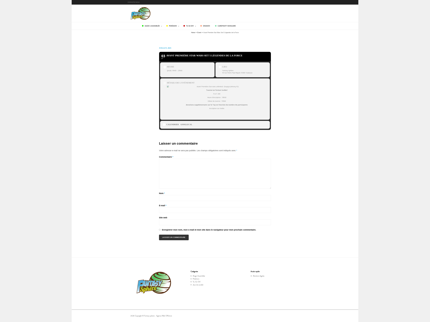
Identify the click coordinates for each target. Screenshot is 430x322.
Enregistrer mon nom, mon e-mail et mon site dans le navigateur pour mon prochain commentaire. (209, 230)
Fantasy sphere (149, 315)
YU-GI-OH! (190, 26)
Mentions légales (258, 276)
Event (199, 32)
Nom (162, 193)
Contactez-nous (134, 2)
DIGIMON (206, 26)
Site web (163, 217)
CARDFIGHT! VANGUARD (226, 26)
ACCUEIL (133, 26)
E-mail (162, 205)
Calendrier (172, 124)
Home (193, 32)
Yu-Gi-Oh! (197, 281)
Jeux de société (198, 284)
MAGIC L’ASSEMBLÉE (152, 26)
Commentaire (166, 157)
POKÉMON (173, 26)
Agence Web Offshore (164, 315)
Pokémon (196, 279)
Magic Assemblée (199, 276)
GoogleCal (186, 124)
